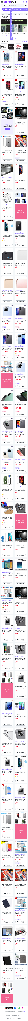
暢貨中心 (11, 15)
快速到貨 (11, 18)
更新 (24, 1011)
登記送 (11, 12)
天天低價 (11, 21)
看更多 (11, 38)
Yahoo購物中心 (10, 2)
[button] (15, 38)
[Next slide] (12, 57)
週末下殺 (11, 30)
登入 (24, 2)
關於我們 (14, 1015)
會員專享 (11, 33)
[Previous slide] (2, 57)
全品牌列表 (24, 42)
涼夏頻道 (11, 24)
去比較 (7, 129)
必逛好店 (11, 27)
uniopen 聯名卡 (18, 9)
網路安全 (9, 1018)
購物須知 (19, 1015)
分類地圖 (19, 1018)
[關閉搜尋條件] (9, 5)
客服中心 (8, 1015)
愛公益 (11, 36)
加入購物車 (8, 76)
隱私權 (14, 1018)
